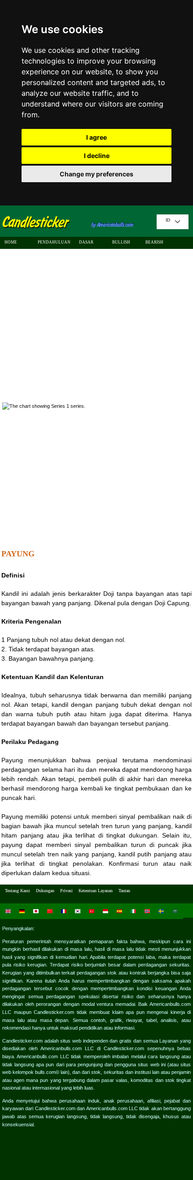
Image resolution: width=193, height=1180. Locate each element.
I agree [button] (96, 137)
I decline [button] (97, 155)
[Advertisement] (96, 322)
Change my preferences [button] (96, 174)
